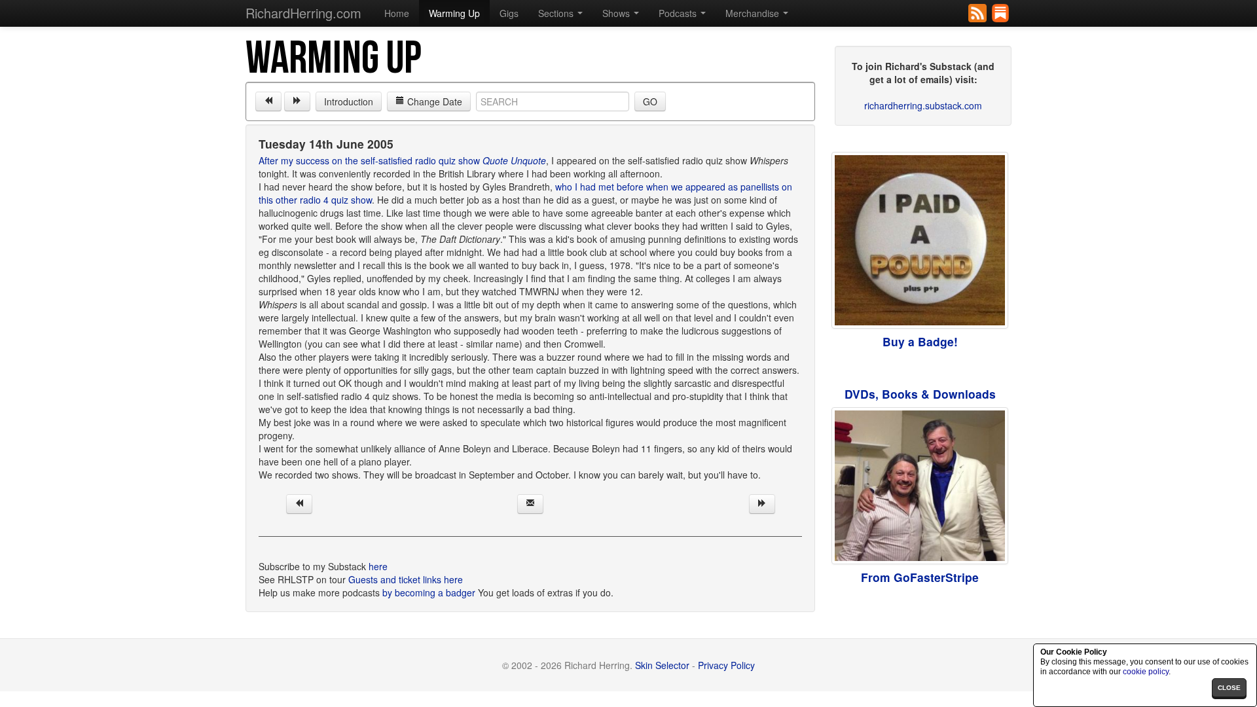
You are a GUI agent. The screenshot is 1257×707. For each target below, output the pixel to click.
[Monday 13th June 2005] (268, 101)
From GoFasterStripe (920, 577)
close (1229, 687)
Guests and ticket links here (405, 579)
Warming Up (454, 13)
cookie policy (1146, 671)
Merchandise (753, 13)
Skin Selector (662, 665)
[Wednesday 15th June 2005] (297, 101)
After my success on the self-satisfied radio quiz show (402, 160)
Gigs (509, 13)
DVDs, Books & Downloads (920, 394)
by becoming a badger (428, 592)
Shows (617, 13)
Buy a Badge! (920, 341)
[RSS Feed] (978, 11)
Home (396, 13)
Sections (557, 13)
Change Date (433, 101)
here (378, 566)
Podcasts (679, 13)
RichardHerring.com (303, 12)
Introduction (348, 101)
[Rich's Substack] (1001, 11)
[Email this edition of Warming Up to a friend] (530, 504)
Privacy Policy (726, 665)
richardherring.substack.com (923, 105)
